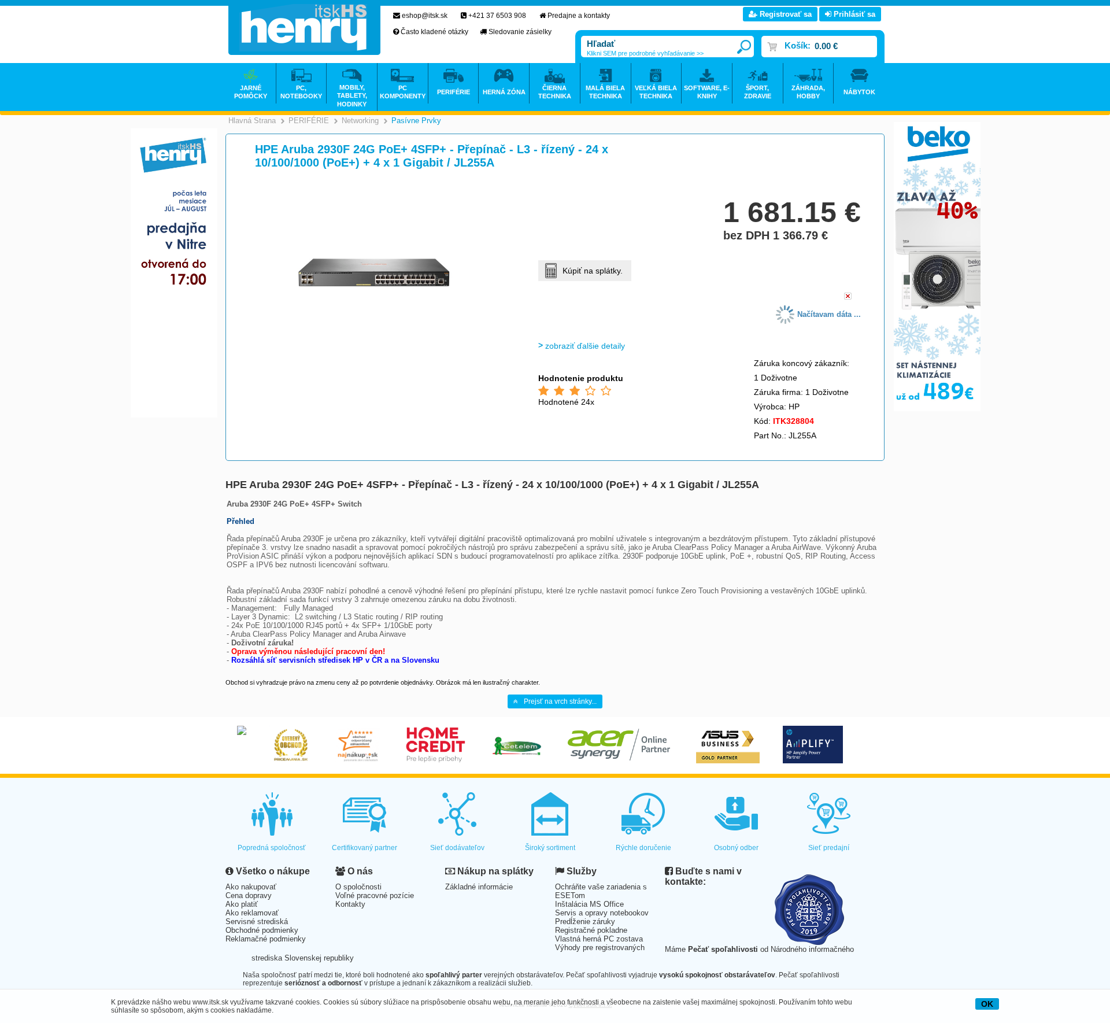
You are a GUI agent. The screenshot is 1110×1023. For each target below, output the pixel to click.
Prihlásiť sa (853, 14)
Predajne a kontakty (578, 16)
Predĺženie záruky (585, 921)
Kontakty (350, 904)
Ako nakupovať (250, 886)
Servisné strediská (256, 921)
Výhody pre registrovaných (600, 947)
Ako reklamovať (252, 912)
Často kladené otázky (434, 32)
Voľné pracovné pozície (374, 895)
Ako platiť (241, 904)
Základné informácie (479, 886)
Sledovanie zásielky (520, 32)
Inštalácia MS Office (589, 904)
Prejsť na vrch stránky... (560, 701)
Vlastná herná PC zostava (599, 939)
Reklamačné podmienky (265, 939)
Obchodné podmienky (261, 930)
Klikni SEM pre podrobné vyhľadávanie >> (645, 53)
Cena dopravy (248, 895)
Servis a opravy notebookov (602, 912)
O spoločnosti (358, 886)
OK (987, 1004)
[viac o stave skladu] (848, 297)
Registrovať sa (784, 14)
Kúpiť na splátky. (593, 270)
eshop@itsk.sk (424, 16)
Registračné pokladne (591, 930)
